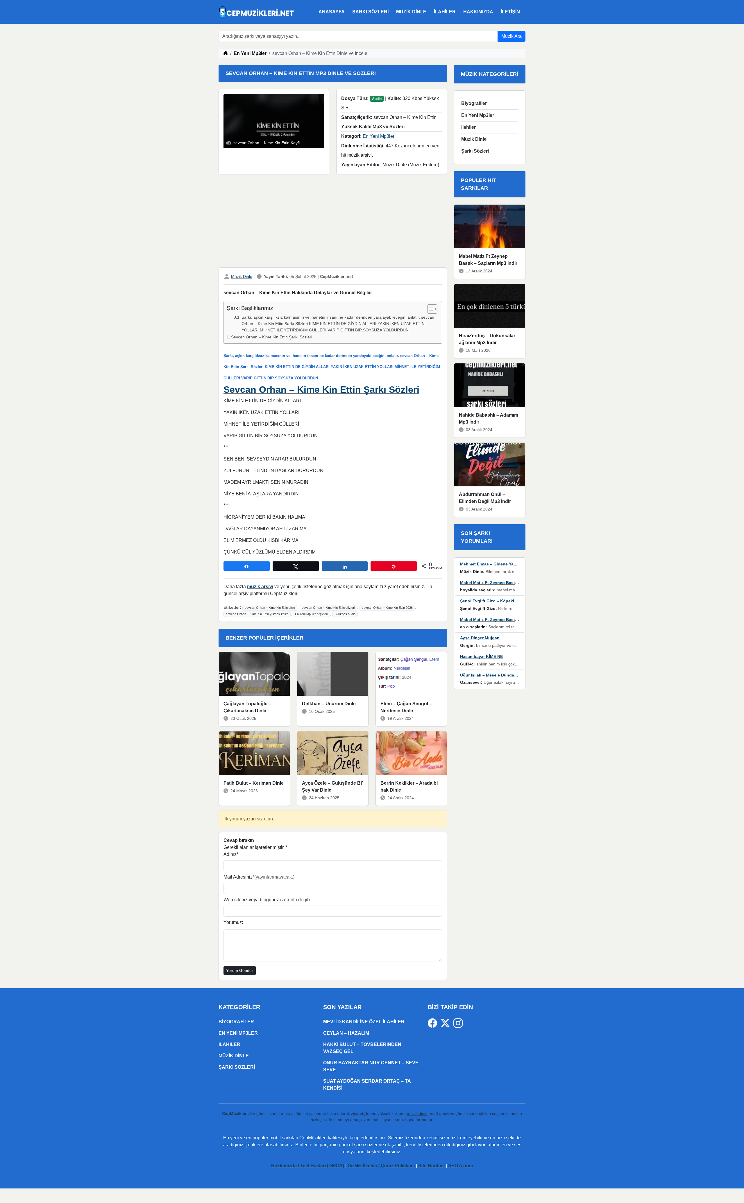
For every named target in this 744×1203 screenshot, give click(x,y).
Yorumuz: (233, 922)
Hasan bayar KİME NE (481, 656)
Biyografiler (474, 103)
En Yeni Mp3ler (250, 53)
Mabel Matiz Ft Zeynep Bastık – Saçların (499, 582)
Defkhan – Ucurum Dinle (329, 703)
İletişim (510, 11)
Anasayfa (332, 11)
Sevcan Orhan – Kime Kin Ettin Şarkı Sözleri (271, 337)
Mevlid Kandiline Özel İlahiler (364, 1021)
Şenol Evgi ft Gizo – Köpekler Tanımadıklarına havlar (512, 601)
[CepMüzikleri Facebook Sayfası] (434, 1022)
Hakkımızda (478, 11)
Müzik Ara (511, 36)
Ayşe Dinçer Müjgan (480, 638)
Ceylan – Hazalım (346, 1033)
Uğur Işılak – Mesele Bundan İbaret (494, 675)
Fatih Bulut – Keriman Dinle (253, 783)
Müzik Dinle (411, 11)
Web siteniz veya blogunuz (266, 899)
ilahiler (445, 11)
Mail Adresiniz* (258, 876)
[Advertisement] (333, 222)
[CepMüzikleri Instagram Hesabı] (458, 1022)
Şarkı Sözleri (370, 11)
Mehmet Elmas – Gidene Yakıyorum (495, 564)
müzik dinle (417, 1113)
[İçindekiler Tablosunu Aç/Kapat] (429, 309)
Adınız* (230, 854)
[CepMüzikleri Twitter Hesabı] (447, 1022)
